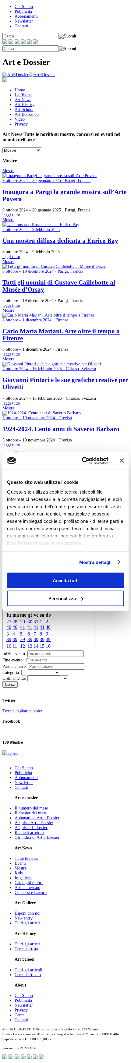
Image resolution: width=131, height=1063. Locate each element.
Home (20, 90)
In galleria (23, 878)
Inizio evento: (14, 653)
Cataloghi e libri (29, 883)
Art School (24, 109)
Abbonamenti (26, 16)
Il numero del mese (31, 808)
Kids (19, 873)
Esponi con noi (28, 913)
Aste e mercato (27, 887)
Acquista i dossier (31, 827)
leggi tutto (11, 215)
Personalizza (62, 598)
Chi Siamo (24, 6)
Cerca (10, 684)
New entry (24, 918)
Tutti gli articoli (28, 970)
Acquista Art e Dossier (34, 822)
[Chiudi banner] (122, 461)
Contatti (21, 26)
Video (20, 119)
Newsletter (24, 21)
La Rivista (23, 95)
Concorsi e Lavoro (31, 892)
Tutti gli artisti (27, 923)
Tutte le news (26, 858)
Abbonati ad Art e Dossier (37, 818)
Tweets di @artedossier (22, 711)
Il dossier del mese (31, 813)
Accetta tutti (66, 580)
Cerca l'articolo (28, 975)
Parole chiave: (14, 666)
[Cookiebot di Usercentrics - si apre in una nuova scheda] (82, 461)
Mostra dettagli (95, 562)
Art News (23, 99)
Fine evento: (13, 660)
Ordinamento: (14, 678)
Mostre (21, 868)
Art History (24, 104)
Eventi (20, 863)
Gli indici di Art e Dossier (37, 837)
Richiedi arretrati (29, 832)
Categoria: (11, 672)
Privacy (21, 124)
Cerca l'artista (26, 949)
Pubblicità (23, 11)
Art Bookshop (27, 114)
